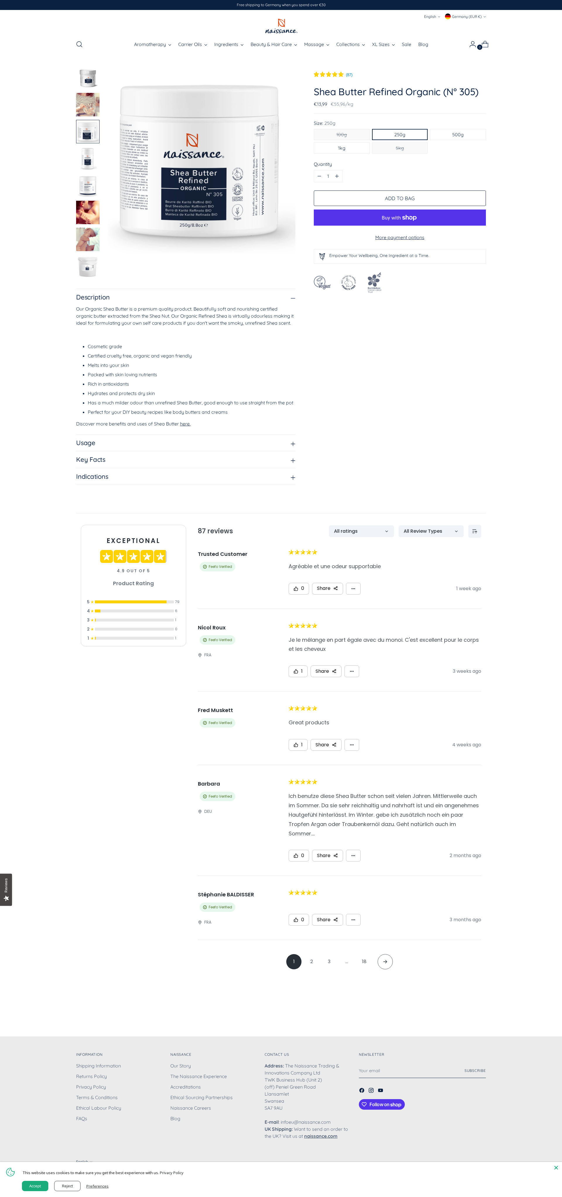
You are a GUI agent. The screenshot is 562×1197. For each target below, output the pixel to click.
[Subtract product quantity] (337, 176)
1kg (341, 148)
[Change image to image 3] (88, 131)
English (430, 16)
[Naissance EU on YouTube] (381, 1091)
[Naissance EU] (281, 25)
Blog (175, 1118)
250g (399, 134)
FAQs (81, 1118)
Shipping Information (98, 1066)
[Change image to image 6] (88, 212)
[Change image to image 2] (88, 104)
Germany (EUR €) (467, 16)
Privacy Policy (91, 1087)
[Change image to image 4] (88, 158)
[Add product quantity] (319, 176)
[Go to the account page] (470, 44)
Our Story (180, 1066)
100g (341, 134)
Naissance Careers (190, 1108)
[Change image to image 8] (88, 266)
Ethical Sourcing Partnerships (201, 1097)
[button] (333, 75)
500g (458, 134)
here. (185, 424)
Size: (324, 123)
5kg (400, 148)
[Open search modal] (79, 44)
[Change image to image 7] (88, 239)
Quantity (323, 164)
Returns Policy (91, 1076)
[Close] (556, 1168)
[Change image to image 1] (88, 77)
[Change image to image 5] (88, 185)
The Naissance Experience (198, 1076)
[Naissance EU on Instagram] (371, 1091)
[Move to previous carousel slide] (467, 1016)
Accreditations (185, 1087)
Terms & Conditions (97, 1097)
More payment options (399, 237)
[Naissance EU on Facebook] (362, 1091)
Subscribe (475, 1070)
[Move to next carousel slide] (481, 1016)
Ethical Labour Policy (98, 1108)
